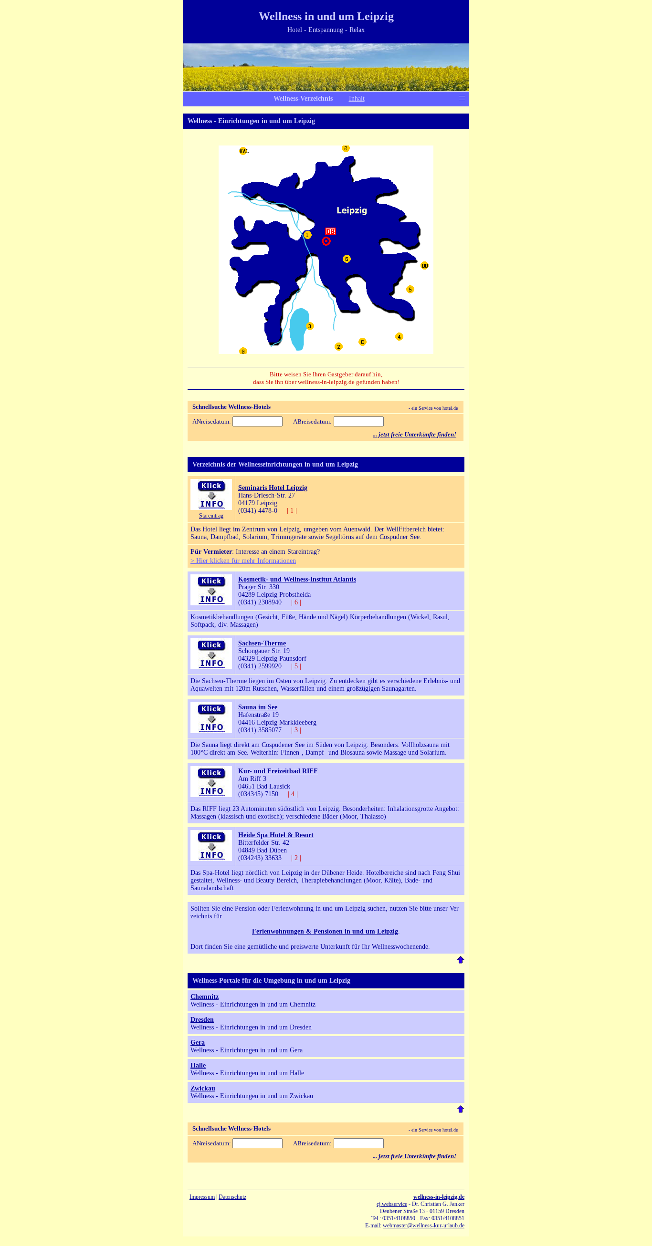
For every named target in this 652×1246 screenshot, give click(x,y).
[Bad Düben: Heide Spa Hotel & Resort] (211, 858)
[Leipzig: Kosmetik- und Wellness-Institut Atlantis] (211, 603)
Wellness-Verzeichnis (303, 98)
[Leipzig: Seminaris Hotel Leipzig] (211, 507)
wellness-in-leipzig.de (438, 1197)
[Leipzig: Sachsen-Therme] (211, 667)
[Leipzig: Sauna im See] (211, 731)
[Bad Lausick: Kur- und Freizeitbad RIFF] (211, 795)
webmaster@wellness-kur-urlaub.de (423, 1225)
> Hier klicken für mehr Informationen (243, 560)
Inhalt (357, 98)
